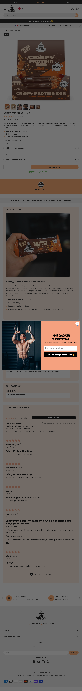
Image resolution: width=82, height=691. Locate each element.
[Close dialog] (77, 323)
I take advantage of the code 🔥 (60, 355)
